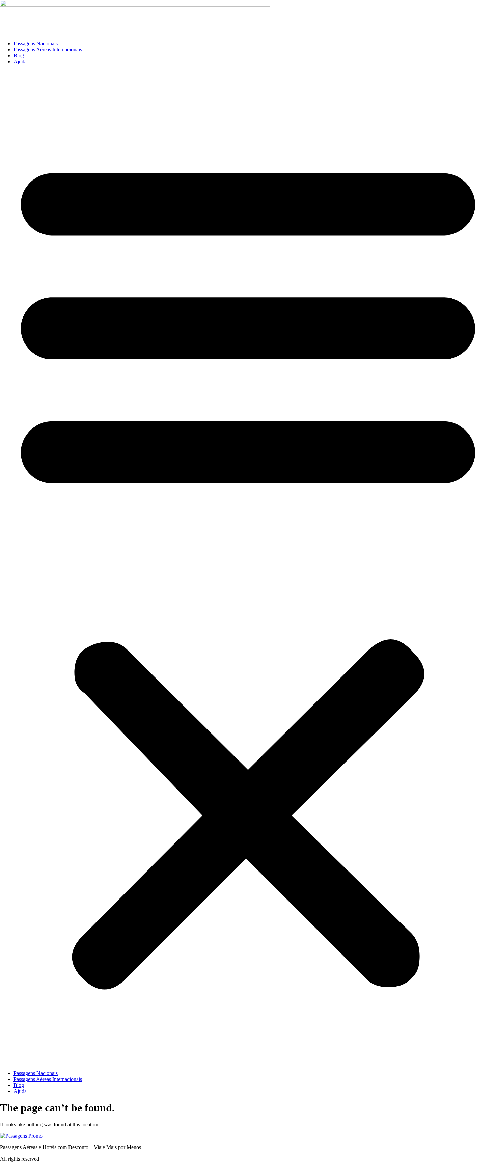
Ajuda (20, 61)
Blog (18, 55)
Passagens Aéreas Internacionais (47, 49)
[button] (248, 567)
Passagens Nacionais (35, 43)
